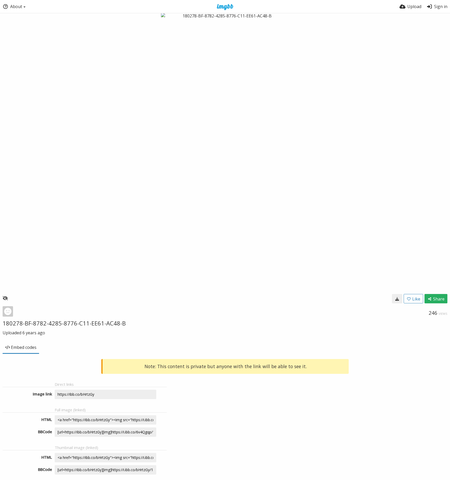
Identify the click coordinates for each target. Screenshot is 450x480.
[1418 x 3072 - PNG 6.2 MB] (397, 298)
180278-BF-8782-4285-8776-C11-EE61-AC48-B (64, 323)
